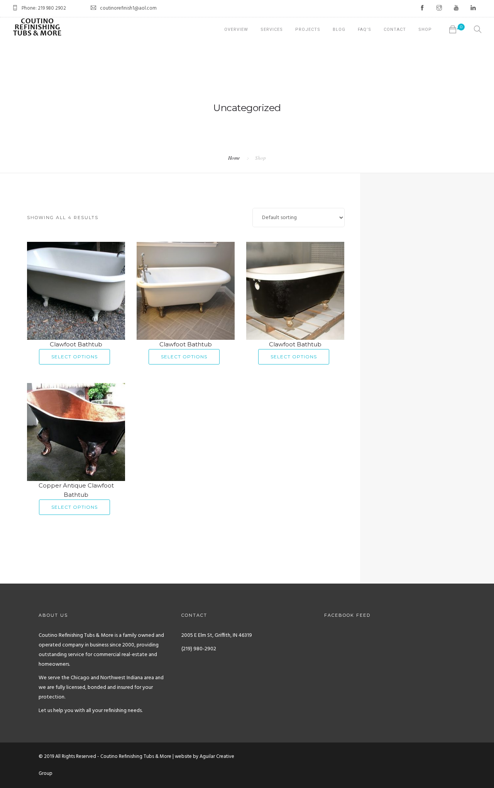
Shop (425, 29)
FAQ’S (364, 29)
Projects (307, 29)
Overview (236, 29)
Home (234, 157)
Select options (74, 356)
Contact (395, 29)
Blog (339, 29)
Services (272, 29)
